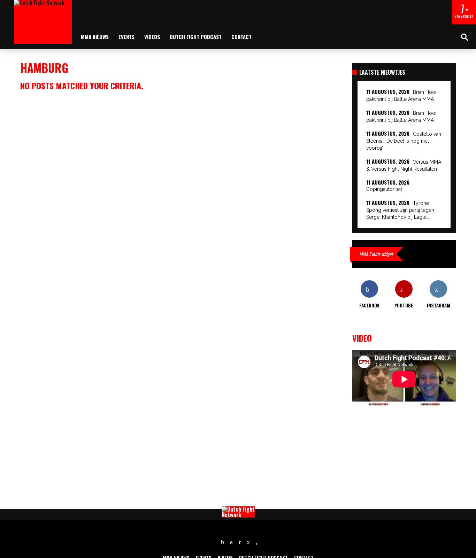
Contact (241, 36)
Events (126, 36)
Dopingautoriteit (384, 189)
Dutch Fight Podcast (196, 36)
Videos (152, 36)
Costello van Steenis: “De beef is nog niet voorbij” (403, 141)
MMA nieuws (95, 36)
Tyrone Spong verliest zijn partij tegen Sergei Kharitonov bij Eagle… (400, 210)
